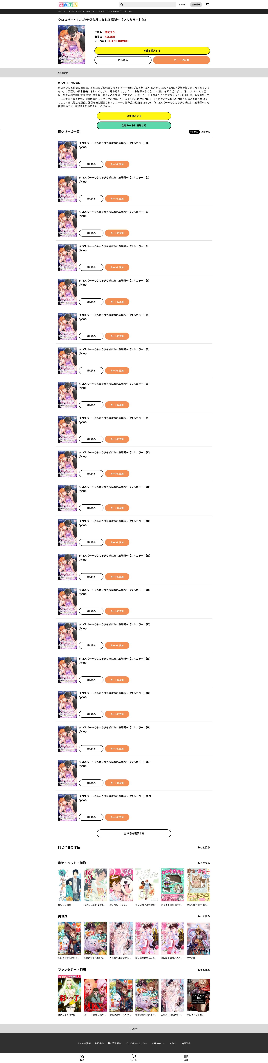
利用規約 (99, 1043)
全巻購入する (134, 115)
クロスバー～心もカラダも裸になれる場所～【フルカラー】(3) (114, 211)
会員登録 (196, 4)
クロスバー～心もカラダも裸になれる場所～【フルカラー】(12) (114, 521)
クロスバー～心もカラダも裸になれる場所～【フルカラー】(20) (115, 796)
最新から (205, 132)
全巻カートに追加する (134, 125)
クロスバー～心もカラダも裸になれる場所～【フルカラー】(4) (114, 246)
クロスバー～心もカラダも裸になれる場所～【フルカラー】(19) (114, 761)
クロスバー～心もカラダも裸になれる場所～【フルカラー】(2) (114, 177)
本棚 (186, 1060)
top (60, 11)
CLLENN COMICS (117, 41)
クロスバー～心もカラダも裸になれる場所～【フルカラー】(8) (114, 383)
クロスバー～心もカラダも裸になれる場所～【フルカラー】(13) (114, 555)
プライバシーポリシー (136, 1043)
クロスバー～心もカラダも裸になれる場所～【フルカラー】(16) (114, 658)
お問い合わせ (157, 1043)
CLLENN (110, 36)
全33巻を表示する (134, 833)
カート (134, 1060)
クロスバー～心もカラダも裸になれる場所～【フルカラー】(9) (114, 418)
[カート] (207, 5)
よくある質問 (84, 1043)
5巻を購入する (152, 50)
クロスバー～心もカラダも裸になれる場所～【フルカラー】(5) (114, 280)
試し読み (123, 60)
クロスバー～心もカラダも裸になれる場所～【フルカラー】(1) (114, 143)
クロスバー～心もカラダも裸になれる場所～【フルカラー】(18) (114, 727)
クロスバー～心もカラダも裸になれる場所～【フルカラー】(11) (114, 486)
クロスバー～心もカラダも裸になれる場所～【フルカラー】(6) (114, 315)
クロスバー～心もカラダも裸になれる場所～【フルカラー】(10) (114, 452)
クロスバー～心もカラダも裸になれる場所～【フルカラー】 (105, 11)
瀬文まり (110, 32)
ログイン (183, 4)
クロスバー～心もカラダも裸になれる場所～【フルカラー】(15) (114, 624)
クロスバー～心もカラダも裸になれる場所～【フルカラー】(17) (114, 693)
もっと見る (204, 847)
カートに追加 (181, 60)
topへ (134, 1028)
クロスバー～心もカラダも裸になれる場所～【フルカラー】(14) (114, 589)
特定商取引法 (114, 1043)
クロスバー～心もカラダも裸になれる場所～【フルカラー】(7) (114, 349)
